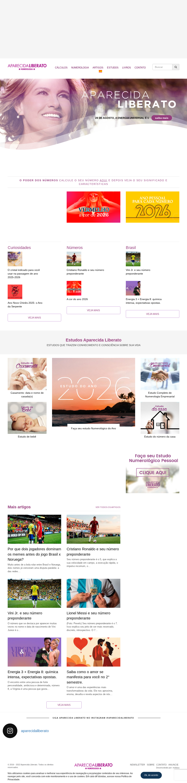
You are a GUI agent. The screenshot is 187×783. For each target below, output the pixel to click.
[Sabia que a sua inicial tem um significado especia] (59, 748)
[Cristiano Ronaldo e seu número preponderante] (93, 259)
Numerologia (80, 67)
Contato (140, 67)
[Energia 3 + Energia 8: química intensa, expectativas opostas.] (152, 288)
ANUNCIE (173, 764)
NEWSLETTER (137, 764)
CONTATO (161, 764)
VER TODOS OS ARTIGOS (108, 507)
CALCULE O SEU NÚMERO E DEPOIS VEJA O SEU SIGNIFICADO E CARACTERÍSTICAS (93, 182)
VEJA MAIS (34, 317)
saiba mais (161, 117)
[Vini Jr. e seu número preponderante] (152, 259)
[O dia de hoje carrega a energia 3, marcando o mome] (105, 748)
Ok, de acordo (151, 775)
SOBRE (150, 764)
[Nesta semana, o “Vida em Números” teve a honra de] (14, 748)
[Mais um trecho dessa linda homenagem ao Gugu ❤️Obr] (151, 748)
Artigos (98, 67)
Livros (126, 67)
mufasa (176, 768)
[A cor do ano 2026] (93, 288)
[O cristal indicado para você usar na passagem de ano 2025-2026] (34, 259)
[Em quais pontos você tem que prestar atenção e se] (173, 748)
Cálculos (61, 67)
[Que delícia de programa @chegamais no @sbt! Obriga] (82, 748)
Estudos (113, 67)
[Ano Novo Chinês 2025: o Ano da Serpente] (34, 292)
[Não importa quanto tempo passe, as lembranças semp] (37, 748)
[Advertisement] (93, 29)
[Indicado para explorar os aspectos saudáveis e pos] (128, 748)
